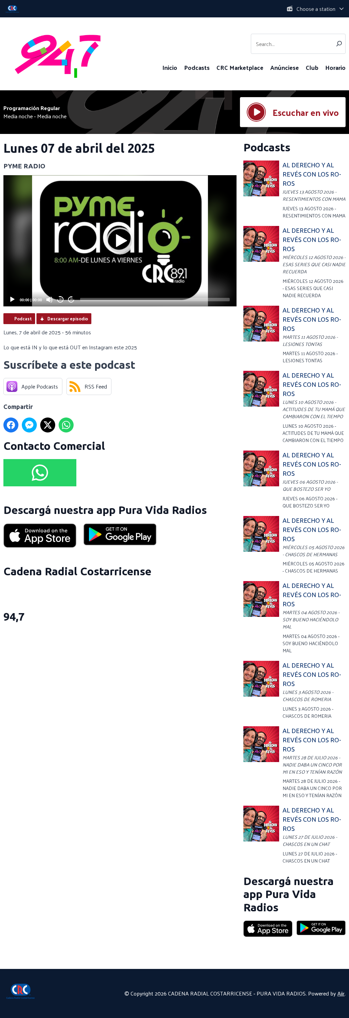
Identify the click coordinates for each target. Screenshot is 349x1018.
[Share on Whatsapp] (66, 424)
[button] (120, 241)
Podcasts (197, 67)
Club (312, 67)
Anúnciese (284, 67)
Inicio (169, 67)
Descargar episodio (67, 318)
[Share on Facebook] (10, 424)
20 (60, 299)
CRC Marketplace (239, 67)
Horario (335, 67)
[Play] (12, 299)
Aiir (341, 993)
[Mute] (49, 299)
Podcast (23, 318)
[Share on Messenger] (29, 424)
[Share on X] (47, 424)
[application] (120, 240)
